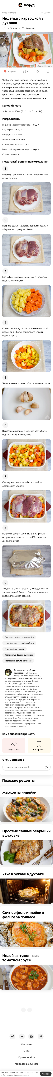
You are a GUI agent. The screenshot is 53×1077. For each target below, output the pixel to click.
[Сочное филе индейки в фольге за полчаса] (26, 934)
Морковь (7, 134)
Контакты (26, 1044)
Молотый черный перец (15, 149)
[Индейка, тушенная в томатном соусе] (26, 977)
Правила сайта (26, 1057)
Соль (5, 154)
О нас (27, 1050)
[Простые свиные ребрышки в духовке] (26, 852)
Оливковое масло (11, 144)
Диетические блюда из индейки (19, 637)
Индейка (6, 124)
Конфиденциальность (26, 1063)
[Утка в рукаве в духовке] (26, 891)
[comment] (46, 767)
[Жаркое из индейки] (26, 809)
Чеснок (6, 139)
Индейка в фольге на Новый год (19, 643)
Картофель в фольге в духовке (19, 655)
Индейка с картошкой (14, 649)
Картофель (8, 129)
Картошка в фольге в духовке (18, 660)
